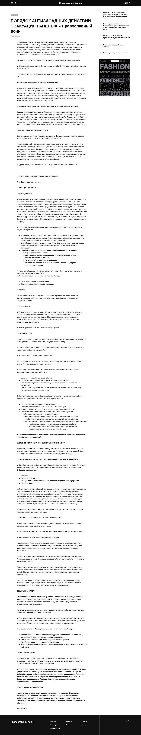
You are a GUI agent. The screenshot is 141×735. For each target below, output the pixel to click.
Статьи (84, 721)
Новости (14, 15)
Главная (53, 721)
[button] (12, 3)
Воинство (85, 725)
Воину (68, 725)
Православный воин (70, 3)
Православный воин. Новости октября (113, 46)
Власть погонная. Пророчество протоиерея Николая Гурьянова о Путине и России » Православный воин (115, 15)
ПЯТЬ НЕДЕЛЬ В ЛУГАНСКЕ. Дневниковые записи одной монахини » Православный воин (116, 37)
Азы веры (53, 725)
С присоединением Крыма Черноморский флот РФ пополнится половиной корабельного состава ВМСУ (116, 26)
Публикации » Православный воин (115, 53)
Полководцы (55, 728)
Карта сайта (126, 721)
